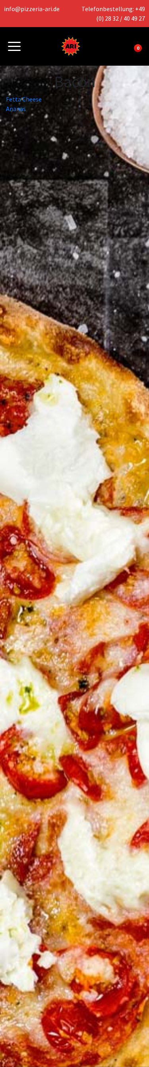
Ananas (16, 109)
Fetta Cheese (24, 99)
